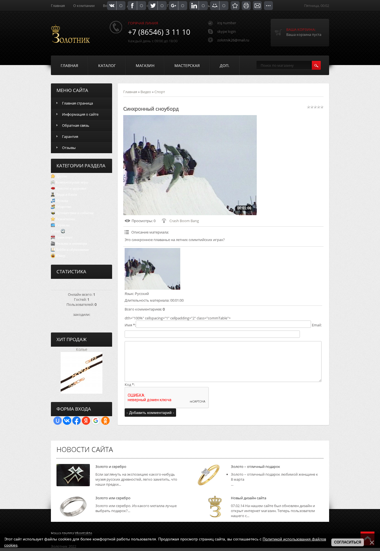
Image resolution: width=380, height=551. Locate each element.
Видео (145, 91)
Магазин (145, 65)
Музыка (62, 200)
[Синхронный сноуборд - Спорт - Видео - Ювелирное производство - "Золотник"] (235, 5)
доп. (225, 65)
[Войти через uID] (57, 420)
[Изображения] (152, 269)
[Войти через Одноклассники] (105, 420)
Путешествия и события (74, 213)
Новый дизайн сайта (248, 497)
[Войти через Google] (95, 420)
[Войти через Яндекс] (86, 420)
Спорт (56, 231)
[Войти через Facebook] (76, 420)
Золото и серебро (110, 466)
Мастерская (187, 65)
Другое (61, 176)
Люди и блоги (66, 194)
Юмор (60, 256)
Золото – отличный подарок (255, 466)
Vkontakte (83, 533)
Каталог (107, 65)
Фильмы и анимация (71, 243)
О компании (84, 5)
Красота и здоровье (71, 188)
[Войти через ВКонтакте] (67, 420)
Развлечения (65, 219)
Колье (81, 349)
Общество (63, 207)
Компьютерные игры (72, 182)
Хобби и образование (72, 249)
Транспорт (64, 237)
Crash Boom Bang (184, 220)
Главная (58, 5)
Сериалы (63, 225)
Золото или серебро (112, 497)
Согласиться (347, 542)
